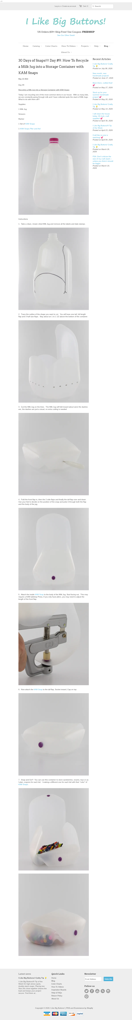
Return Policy (56, 996)
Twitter (86, 991)
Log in (57, 6)
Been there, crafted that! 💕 (103, 84)
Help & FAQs (56, 993)
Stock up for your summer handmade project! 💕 (101, 94)
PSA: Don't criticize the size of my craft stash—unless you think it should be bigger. (103, 159)
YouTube (97, 991)
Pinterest (86, 996)
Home (53, 978)
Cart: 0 (85, 6)
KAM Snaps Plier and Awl (30, 129)
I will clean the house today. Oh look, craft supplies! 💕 (101, 116)
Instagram (108, 991)
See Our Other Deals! (66, 35)
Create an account (69, 6)
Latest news (24, 974)
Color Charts (56, 984)
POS (68, 1008)
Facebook (92, 991)
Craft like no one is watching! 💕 (100, 136)
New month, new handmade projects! (101, 74)
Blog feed (103, 991)
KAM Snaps (30, 124)
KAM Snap (39, 594)
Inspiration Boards (58, 990)
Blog (53, 981)
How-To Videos (57, 987)
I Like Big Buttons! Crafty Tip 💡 (103, 65)
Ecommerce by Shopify (83, 1008)
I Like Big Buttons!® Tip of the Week (102, 127)
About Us (55, 999)
